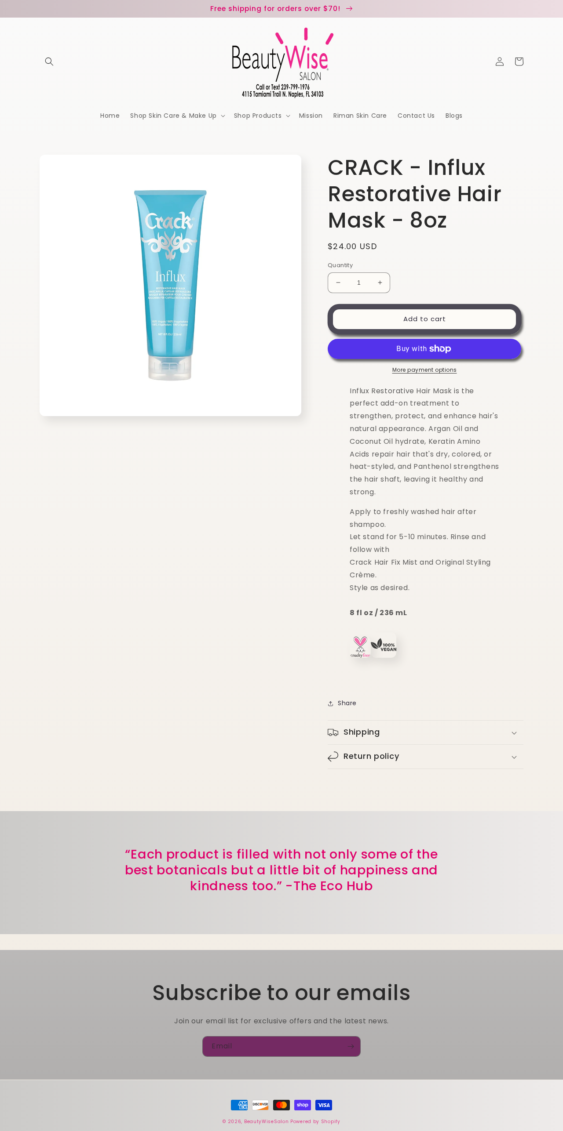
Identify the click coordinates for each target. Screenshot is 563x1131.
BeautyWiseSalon (266, 1121)
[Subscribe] (350, 1046)
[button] (49, 61)
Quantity (340, 265)
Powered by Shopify (315, 1121)
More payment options (424, 369)
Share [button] (347, 703)
